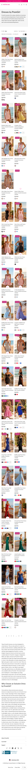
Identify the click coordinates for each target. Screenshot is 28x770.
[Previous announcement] (5, 1)
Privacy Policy (17, 767)
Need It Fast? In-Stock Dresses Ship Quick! (14, 1)
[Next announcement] (22, 1)
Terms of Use (10, 767)
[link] (21, 4)
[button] (2, 4)
